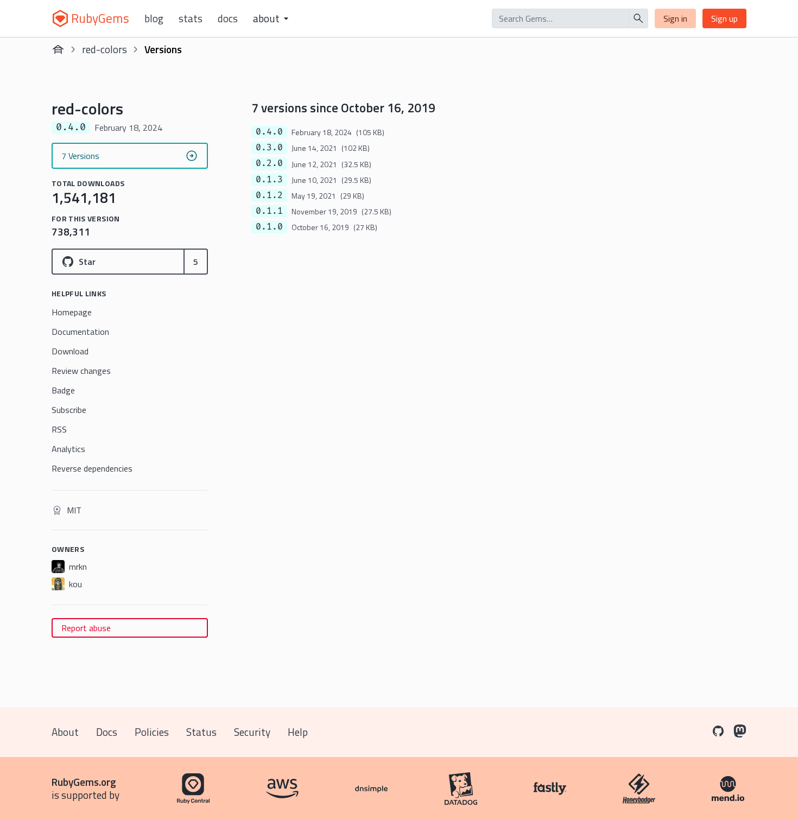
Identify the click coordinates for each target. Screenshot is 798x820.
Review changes (81, 370)
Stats (190, 18)
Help (298, 732)
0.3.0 (269, 147)
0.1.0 (269, 226)
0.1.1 (269, 211)
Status (201, 732)
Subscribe (69, 409)
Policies (152, 732)
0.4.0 (269, 131)
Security (252, 732)
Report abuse (86, 627)
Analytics (68, 448)
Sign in (675, 18)
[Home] (58, 49)
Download (70, 351)
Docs (228, 18)
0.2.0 (269, 163)
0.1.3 (269, 179)
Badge (63, 390)
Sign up (724, 18)
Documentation (80, 331)
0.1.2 (269, 195)
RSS (59, 429)
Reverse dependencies (92, 468)
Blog (153, 18)
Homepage (72, 312)
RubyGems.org (84, 782)
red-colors (104, 49)
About (65, 732)
